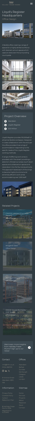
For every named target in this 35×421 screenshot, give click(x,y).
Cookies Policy (7, 395)
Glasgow (22, 374)
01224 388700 (7, 367)
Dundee (22, 369)
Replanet (22, 403)
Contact (22, 408)
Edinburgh (23, 372)
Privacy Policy (7, 393)
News (21, 405)
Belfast (21, 367)
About (21, 400)
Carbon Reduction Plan (8, 399)
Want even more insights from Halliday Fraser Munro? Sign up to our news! (15, 347)
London (22, 379)
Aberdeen (22, 365)
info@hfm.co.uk (8, 365)
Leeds (21, 377)
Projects (22, 398)
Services (22, 395)
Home (21, 393)
